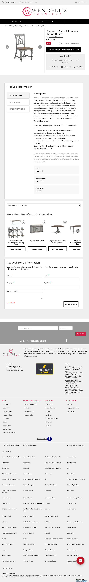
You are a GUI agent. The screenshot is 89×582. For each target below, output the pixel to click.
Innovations (6, 503)
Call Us (55, 67)
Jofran (47, 503)
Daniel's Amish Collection (11, 479)
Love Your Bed (29, 411)
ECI (46, 479)
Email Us (67, 67)
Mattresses (7, 425)
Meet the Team (51, 408)
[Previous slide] (9, 231)
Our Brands (7, 429)
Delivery (27, 408)
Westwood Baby (51, 561)
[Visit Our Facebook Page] (66, 341)
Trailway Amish (72, 550)
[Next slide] (77, 231)
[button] (40, 47)
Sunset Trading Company (75, 544)
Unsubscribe (28, 415)
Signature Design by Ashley (54, 539)
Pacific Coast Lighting (52, 527)
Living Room (7, 404)
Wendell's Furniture (73, 555)
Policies (48, 425)
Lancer (47, 509)
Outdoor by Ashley (29, 527)
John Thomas (71, 503)
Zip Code (48, 283)
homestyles (27, 498)
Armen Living (71, 457)
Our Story (49, 404)
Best (68, 468)
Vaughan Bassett (50, 555)
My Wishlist (71, 411)
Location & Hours (52, 418)
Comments (12, 291)
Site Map (81, 445)
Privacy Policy (72, 445)
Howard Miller (50, 498)
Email (46, 275)
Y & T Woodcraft (7, 568)
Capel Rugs (27, 474)
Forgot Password (73, 408)
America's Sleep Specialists (11, 457)
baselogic (26, 462)
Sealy (4, 539)
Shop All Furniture (9, 432)
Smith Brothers (72, 539)
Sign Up (80, 334)
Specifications (17, 109)
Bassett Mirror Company (53, 462)
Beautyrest (5, 468)
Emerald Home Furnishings (76, 479)
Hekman (48, 490)
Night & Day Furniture (9, 527)
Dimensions (15, 102)
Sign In (69, 404)
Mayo (68, 516)
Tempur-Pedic (28, 550)
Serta (25, 539)
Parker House (71, 527)
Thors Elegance (50, 550)
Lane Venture (71, 509)
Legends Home (28, 516)
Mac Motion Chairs (51, 516)
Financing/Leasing (30, 404)
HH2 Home (70, 490)
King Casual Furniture (9, 509)
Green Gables (28, 490)
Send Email (71, 304)
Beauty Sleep (71, 462)
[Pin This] (48, 44)
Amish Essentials (29, 457)
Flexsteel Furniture (56, 37)
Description (16, 95)
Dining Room (14, 26)
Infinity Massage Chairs (75, 498)
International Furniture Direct (33, 503)
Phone (10, 283)
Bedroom (6, 408)
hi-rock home (6, 498)
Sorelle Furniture (8, 544)
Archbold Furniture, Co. (53, 457)
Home (6, 26)
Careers (48, 411)
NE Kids (47, 522)
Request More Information (65, 50)
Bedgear (26, 468)
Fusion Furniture (50, 485)
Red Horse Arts (28, 533)
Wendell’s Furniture (8, 561)
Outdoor (6, 418)
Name (10, 275)
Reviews (49, 415)
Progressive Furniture (9, 533)
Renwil (47, 533)
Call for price (51, 39)
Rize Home (70, 533)
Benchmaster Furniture (53, 468)
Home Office (7, 415)
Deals (5, 422)
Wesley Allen (28, 561)
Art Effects (5, 462)
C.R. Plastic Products (9, 474)
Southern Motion (29, 544)
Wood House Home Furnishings (73, 561)
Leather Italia (6, 516)
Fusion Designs (28, 485)
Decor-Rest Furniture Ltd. (32, 479)
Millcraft (4, 522)
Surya (4, 550)
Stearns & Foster (51, 544)
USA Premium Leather (31, 555)
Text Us (78, 67)
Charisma (48, 474)
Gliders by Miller (72, 485)
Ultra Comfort (6, 555)
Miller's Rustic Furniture (31, 522)
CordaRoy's (71, 474)
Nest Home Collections (75, 522)
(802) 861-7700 (10, 2)
